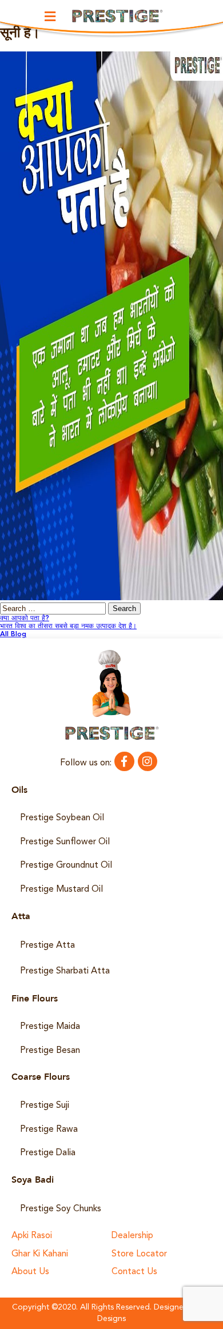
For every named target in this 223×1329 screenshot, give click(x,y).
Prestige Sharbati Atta (65, 971)
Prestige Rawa (49, 1129)
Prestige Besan (50, 1050)
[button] (50, 16)
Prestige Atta (47, 945)
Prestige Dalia (47, 1153)
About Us (30, 1272)
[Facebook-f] (124, 761)
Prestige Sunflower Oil (65, 842)
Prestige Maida (50, 1026)
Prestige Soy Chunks (60, 1209)
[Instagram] (147, 761)
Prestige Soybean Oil (62, 818)
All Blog (13, 634)
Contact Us (134, 1272)
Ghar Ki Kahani (39, 1254)
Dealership (132, 1236)
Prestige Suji (44, 1105)
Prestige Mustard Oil (61, 889)
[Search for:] (54, 609)
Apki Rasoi (31, 1236)
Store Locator (139, 1254)
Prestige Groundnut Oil (66, 865)
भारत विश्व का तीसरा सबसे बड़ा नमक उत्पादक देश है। (68, 626)
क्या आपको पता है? (24, 618)
